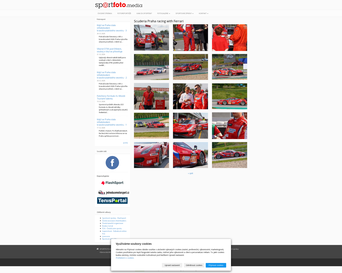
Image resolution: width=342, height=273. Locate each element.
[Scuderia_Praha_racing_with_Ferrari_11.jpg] (151, 37)
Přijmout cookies (216, 265)
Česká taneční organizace (112, 223)
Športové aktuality (109, 239)
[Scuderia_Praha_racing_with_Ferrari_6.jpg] (190, 155)
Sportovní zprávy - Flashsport (114, 218)
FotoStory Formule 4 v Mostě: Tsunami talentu (111, 97)
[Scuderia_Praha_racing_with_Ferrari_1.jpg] (151, 155)
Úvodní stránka (105, 13)
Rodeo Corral (107, 226)
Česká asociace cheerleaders (114, 220)
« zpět (190, 173)
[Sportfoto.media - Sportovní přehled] (119, 5)
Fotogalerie (163, 13)
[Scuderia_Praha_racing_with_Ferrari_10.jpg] (151, 96)
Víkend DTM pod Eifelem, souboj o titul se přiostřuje (109, 50)
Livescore (106, 236)
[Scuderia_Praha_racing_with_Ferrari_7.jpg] (190, 67)
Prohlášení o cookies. (125, 258)
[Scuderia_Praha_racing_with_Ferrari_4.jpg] (229, 125)
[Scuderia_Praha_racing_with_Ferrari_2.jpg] (229, 37)
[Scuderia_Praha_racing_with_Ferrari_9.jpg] (151, 67)
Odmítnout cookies (194, 265)
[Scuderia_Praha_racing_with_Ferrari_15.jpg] (229, 155)
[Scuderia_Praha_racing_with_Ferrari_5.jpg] (190, 96)
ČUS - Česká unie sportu (112, 228)
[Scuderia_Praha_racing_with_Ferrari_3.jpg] (190, 37)
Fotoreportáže (124, 13)
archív (125, 143)
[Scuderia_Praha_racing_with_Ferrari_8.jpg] (229, 96)
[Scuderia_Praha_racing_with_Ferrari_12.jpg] (190, 125)
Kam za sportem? (144, 13)
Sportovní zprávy (184, 13)
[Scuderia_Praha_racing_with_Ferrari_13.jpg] (151, 125)
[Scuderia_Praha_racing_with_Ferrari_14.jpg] (229, 67)
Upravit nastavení (172, 265)
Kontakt (203, 13)
